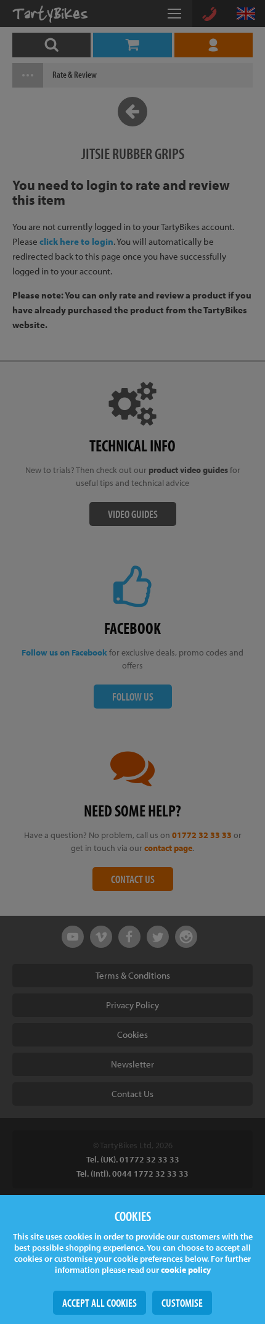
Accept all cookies (99, 1303)
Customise (182, 1303)
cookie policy (186, 1269)
